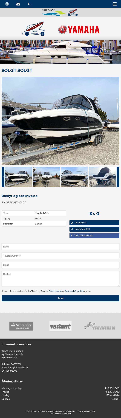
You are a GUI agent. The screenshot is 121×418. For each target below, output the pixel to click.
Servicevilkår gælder (74, 291)
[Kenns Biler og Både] (60, 28)
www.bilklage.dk (88, 411)
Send (60, 298)
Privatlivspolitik (55, 291)
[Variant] (21, 326)
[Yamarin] (60, 326)
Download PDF (82, 229)
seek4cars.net (65, 414)
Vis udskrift (80, 222)
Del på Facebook (84, 235)
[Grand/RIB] (99, 326)
